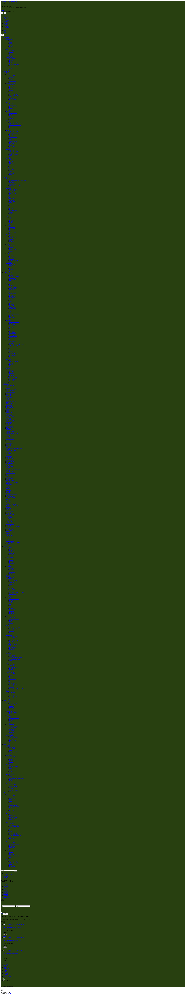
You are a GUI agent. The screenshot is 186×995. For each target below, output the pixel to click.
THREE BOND (10, 514)
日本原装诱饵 (13, 1)
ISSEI (10, 280)
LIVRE (8, 452)
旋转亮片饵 (9, 635)
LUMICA (11, 305)
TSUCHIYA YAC (10, 520)
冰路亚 (8, 576)
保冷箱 (8, 111)
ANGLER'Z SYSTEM (14, 659)
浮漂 (7, 274)
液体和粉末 (6, 384)
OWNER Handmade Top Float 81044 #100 (12, 953)
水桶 (7, 102)
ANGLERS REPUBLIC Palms (16, 592)
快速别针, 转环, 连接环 (12, 377)
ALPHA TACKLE (13, 704)
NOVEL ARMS (10, 480)
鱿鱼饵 (8, 663)
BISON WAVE (12, 105)
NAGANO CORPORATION (13, 469)
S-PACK (8, 487)
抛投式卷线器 (9, 702)
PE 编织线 (9, 244)
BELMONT (12, 103)
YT (7, 538)
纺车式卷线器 (9, 735)
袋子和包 (8, 74)
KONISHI (8, 446)
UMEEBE (8, 528)
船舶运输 (5, 23)
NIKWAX (8, 475)
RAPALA (11, 577)
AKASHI (11, 568)
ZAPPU (8, 543)
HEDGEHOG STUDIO (12, 433)
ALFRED (11, 77)
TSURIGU (9, 525)
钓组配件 (8, 368)
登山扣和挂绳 (12, 58)
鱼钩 (7, 340)
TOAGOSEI (9, 517)
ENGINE (8, 414)
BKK (10, 807)
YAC (7, 534)
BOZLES (11, 259)
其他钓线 (8, 235)
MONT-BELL (9, 463)
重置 (2, 913)
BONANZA (9, 397)
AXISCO (11, 98)
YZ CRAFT (9, 539)
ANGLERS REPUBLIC (15, 95)
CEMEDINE (9, 406)
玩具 (10, 69)
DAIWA (11, 87)
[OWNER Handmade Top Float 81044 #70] (13, 924)
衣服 (4, 792)
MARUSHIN (9, 460)
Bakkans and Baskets (11, 83)
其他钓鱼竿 (9, 755)
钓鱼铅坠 (8, 311)
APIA (10, 79)
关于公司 (5, 15)
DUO (10, 365)
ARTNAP (11, 173)
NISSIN (11, 720)
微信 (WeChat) (7, 27)
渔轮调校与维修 (10, 724)
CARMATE (9, 405)
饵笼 (7, 292)
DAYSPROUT (12, 193)
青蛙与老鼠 (9, 566)
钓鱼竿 (5, 744)
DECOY (11, 236)
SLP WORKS (9, 496)
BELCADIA (9, 394)
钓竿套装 (8, 764)
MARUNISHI (9, 458)
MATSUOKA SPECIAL (15, 185)
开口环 (11, 382)
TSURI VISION (10, 524)
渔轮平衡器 (12, 729)
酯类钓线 (8, 188)
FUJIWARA (12, 269)
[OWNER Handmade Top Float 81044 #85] (13, 937)
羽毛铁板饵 (9, 547)
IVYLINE (8, 440)
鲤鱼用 (8, 206)
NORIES (8, 479)
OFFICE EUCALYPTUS (12, 482)
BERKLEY (12, 198)
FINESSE (11, 163)
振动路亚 (8, 681)
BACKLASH (12, 99)
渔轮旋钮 (11, 732)
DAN (10, 204)
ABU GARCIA (13, 75)
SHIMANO (9, 495)
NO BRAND (9, 478)
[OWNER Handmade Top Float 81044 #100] (14, 950)
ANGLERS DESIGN (14, 123)
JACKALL (9, 441)
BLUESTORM (12, 846)
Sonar (10, 56)
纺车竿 (8, 783)
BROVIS (11, 677)
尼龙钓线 (8, 225)
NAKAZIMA (12, 308)
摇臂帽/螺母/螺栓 (13, 726)
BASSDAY (12, 608)
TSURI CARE (9, 521)
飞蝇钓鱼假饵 (9, 557)
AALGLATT (12, 264)
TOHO (8, 518)
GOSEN (11, 194)
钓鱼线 (5, 177)
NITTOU (8, 477)
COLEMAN (12, 818)
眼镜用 (8, 130)
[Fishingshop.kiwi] (5, 1)
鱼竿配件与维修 (10, 774)
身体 (7, 803)
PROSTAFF (9, 484)
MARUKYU (9, 457)
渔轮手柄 (11, 730)
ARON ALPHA (10, 390)
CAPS (10, 219)
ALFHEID (11, 631)
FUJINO (11, 222)
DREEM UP (12, 88)
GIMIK (8, 428)
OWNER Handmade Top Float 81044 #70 (12, 927)
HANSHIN (9, 432)
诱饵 (4, 546)
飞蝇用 (8, 216)
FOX (10, 145)
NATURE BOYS (10, 473)
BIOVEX (11, 611)
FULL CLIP (12, 146)
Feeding (11, 60)
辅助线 (8, 178)
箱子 (7, 92)
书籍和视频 (6, 71)
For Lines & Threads (14, 64)
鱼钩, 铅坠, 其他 (7, 272)
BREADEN (12, 153)
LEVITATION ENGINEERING (14, 448)
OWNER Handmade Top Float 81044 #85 (12, 940)
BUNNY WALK (13, 817)
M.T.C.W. (8, 454)
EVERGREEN (12, 143)
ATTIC (11, 549)
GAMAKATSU (13, 117)
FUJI (10, 780)
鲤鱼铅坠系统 (12, 333)
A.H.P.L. (11, 693)
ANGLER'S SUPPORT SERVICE (17, 180)
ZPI (7, 545)
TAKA (8, 509)
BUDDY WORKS (13, 133)
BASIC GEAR (12, 81)
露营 (10, 40)
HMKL (8, 435)
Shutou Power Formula (14, 542)
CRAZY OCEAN (13, 154)
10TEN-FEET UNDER (14, 627)
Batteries (11, 52)
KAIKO (11, 299)
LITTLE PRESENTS (11, 450)
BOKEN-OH (12, 815)
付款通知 (5, 21)
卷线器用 (8, 139)
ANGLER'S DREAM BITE (16, 657)
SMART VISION (10, 497)
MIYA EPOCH (12, 307)
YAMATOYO (9, 535)
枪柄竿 (8, 746)
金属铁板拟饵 (9, 588)
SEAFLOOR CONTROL (12, 491)
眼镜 (7, 813)
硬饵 (7, 691)
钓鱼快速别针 (12, 379)
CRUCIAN (12, 190)
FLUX (8, 424)
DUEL (10, 181)
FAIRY (11, 562)
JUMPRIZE (9, 443)
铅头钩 (8, 349)
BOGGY (11, 373)
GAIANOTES (9, 426)
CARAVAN (9, 403)
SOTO (8, 503)
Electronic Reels (10, 711)
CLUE (10, 573)
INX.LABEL (9, 437)
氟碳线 (8, 197)
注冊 (4, 32)
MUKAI (8, 467)
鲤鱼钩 (11, 331)
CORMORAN (12, 679)
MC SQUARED (10, 461)
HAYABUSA (12, 184)
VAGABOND (9, 529)
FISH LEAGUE (10, 420)
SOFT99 (8, 500)
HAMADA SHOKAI (14, 276)
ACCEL (11, 370)
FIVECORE (9, 423)
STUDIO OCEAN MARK (12, 505)
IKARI (8, 436)
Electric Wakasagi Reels (14, 713)
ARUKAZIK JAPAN (14, 189)
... (9, 47)
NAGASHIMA (10, 470)
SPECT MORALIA (11, 504)
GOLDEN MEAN (10, 431)
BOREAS (11, 613)
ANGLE (11, 78)
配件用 (8, 121)
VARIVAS (8, 531)
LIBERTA (8, 449)
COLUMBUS (9, 407)
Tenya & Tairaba (10, 672)
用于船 (11, 43)
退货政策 (5, 26)
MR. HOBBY (9, 466)
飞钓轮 (8, 715)
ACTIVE (11, 169)
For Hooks (11, 62)
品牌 (4, 18)
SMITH (8, 499)
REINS (8, 486)
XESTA (8, 533)
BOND (8, 398)
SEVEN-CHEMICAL (11, 494)
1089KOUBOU (13, 692)
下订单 (9, 993)
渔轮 (4, 700)
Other (10, 54)
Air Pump (11, 50)
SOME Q (8, 501)
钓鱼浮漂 (8, 320)
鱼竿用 (8, 149)
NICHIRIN (12, 241)
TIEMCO (8, 516)
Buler (7, 283)
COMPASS (12, 798)
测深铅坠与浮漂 (13, 336)
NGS (7, 474)
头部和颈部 (9, 831)
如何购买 (5, 17)
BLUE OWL (12, 809)
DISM (7, 410)
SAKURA (8, 488)
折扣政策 (5, 24)
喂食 (10, 42)
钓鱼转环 (11, 381)
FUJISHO (11, 564)
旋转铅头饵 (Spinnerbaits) (12, 644)
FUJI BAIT (12, 221)
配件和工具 (6, 37)
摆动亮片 (8, 653)
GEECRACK (9, 427)
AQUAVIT (12, 569)
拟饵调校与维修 (10, 578)
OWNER (11, 289)
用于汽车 (11, 45)
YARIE (8, 537)
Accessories (9, 39)
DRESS (11, 90)
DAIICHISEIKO (13, 86)
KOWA (11, 853)
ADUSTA (11, 351)
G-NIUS (11, 708)
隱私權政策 (6, 20)
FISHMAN (9, 422)
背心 (7, 860)
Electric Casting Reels (14, 712)
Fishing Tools (9, 57)
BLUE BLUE (12, 550)
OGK (10, 771)
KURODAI (12, 719)
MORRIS (8, 465)
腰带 (7, 794)
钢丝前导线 (9, 263)
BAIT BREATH (13, 315)
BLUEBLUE (12, 612)
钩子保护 (8, 158)
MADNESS (9, 456)
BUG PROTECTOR (11, 401)
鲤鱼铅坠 (11, 334)
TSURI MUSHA (10, 522)
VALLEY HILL (10, 530)
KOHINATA (9, 445)
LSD (10, 857)
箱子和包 (5, 72)
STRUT (8, 507)
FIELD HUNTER (10, 416)
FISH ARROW (10, 419)
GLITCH (8, 429)
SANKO (8, 490)
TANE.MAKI (9, 511)
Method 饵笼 (12, 337)
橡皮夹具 (8, 607)
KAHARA (9, 444)
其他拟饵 (8, 597)
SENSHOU (9, 492)
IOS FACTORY (10, 439)
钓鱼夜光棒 (9, 301)
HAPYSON (12, 278)
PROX (10, 722)
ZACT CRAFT (10, 541)
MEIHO (11, 118)
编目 (2, 34)
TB (7, 512)
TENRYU (8, 513)
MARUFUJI (12, 213)
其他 (10, 68)
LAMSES (11, 854)
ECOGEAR (9, 412)
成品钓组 (8, 359)
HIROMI (11, 304)
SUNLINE (8, 508)
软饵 (7, 625)
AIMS (10, 750)
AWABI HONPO (10, 392)
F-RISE (11, 604)
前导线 (8, 253)
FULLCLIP (12, 135)
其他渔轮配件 (12, 727)
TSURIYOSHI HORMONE (13, 526)
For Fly (11, 46)
